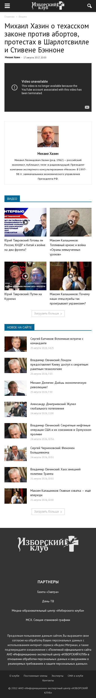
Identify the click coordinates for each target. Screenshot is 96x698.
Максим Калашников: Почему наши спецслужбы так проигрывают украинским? (70, 298)
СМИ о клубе (75, 675)
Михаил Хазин (12, 57)
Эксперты (57, 675)
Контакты (48, 680)
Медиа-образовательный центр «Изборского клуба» (48, 610)
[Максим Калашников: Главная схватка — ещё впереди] (15, 496)
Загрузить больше (46, 313)
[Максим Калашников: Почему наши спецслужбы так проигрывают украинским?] (71, 276)
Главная (9, 16)
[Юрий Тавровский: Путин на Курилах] (25, 276)
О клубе (14, 675)
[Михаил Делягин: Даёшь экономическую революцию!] (15, 388)
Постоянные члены (35, 675)
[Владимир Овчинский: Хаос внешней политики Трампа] (15, 474)
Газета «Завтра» (48, 592)
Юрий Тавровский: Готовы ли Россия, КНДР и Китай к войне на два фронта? (24, 245)
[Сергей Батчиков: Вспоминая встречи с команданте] (15, 344)
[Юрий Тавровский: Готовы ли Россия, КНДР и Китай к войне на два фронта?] (25, 222)
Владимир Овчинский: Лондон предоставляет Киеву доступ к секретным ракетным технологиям (59, 364)
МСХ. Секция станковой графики (48, 620)
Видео (23, 16)
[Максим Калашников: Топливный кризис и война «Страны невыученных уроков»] (71, 222)
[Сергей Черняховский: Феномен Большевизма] (15, 453)
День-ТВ (48, 601)
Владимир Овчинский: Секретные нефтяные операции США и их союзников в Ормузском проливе (60, 429)
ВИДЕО (12, 199)
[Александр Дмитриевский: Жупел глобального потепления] (15, 409)
